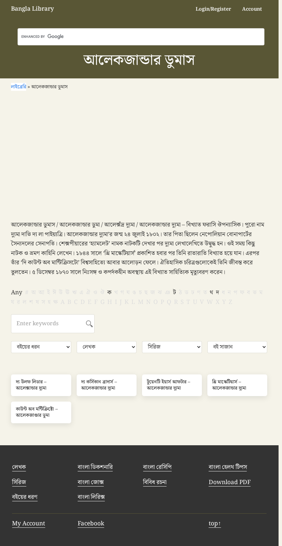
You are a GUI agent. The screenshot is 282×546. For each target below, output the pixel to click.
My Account (28, 523)
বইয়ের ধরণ (24, 497)
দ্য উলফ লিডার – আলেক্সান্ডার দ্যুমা (31, 385)
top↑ (215, 523)
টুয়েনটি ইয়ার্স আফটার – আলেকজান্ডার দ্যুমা (168, 385)
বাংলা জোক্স (91, 482)
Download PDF (230, 482)
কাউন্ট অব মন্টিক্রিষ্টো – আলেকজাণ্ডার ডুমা (37, 412)
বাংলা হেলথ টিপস (228, 467)
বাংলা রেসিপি (157, 467)
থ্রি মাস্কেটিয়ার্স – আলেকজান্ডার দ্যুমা (229, 385)
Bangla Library (32, 9)
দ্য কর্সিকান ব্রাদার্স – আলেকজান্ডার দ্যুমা (99, 385)
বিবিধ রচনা (154, 482)
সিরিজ (19, 482)
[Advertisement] (141, 157)
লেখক (19, 467)
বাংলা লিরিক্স (91, 497)
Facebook (91, 523)
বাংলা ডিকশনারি (95, 467)
